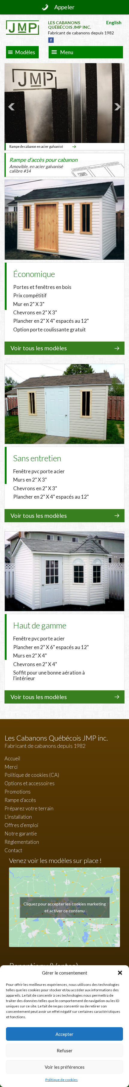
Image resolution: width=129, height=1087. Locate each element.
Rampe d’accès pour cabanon (43, 164)
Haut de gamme (39, 625)
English (114, 22)
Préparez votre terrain (28, 808)
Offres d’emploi (21, 825)
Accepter (65, 1034)
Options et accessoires (29, 783)
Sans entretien (37, 458)
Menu (66, 52)
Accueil (12, 758)
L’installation (18, 817)
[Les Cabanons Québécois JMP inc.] (22, 24)
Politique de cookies (61, 1079)
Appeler (64, 7)
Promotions (17, 791)
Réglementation (21, 842)
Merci (11, 767)
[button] (120, 973)
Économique (34, 274)
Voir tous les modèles (38, 348)
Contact (13, 850)
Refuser (65, 1050)
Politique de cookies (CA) (31, 775)
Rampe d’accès (20, 800)
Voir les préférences (65, 1067)
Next (117, 107)
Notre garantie (20, 833)
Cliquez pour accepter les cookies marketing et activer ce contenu (64, 907)
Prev (12, 107)
